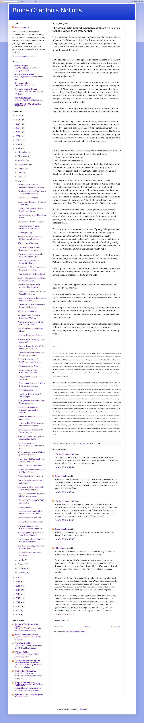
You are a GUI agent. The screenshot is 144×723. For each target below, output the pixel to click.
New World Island (23, 97)
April (20, 560)
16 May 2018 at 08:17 (64, 614)
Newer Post (58, 626)
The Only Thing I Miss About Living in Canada (27, 69)
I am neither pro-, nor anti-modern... (29, 553)
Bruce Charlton (62, 475)
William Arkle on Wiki (28, 365)
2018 (18, 148)
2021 (18, 136)
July (20, 172)
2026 (18, 115)
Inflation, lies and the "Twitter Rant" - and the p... (30, 209)
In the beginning (25, 232)
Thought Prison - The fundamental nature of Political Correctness (29, 684)
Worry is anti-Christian (28, 243)
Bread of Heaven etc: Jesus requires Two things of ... (29, 286)
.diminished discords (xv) (25, 85)
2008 (18, 614)
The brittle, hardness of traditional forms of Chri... (30, 360)
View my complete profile (23, 56)
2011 (18, 602)
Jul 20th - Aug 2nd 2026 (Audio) (28, 100)
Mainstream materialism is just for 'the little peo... (31, 470)
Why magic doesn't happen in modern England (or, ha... (30, 255)
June (20, 176)
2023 (18, 127)
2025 (18, 119)
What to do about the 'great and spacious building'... (31, 437)
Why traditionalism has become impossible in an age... (31, 305)
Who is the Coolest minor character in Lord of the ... (30, 227)
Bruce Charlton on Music (26, 634)
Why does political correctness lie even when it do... (31, 353)
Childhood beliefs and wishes (30, 476)
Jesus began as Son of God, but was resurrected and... (31, 540)
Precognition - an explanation (30, 521)
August (21, 168)
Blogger (83, 708)
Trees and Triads (22, 83)
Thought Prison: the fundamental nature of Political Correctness (28, 689)
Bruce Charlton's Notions (47, 10)
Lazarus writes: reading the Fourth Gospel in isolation (27, 661)
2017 (18, 577)
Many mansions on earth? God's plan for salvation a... (31, 453)
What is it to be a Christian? (30, 465)
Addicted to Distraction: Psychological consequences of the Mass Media (28, 676)
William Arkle (21, 651)
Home (87, 626)
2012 (18, 598)
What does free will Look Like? (31, 273)
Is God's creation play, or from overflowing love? (27, 655)
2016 (18, 581)
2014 (18, 589)
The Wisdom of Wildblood (29, 517)
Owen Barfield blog (23, 643)
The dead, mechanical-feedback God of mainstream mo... (31, 494)
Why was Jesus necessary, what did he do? (31, 340)
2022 (18, 132)
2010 (18, 606)
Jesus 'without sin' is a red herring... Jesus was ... (29, 248)
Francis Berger (21, 65)
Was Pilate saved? (25, 389)
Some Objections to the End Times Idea (29, 77)
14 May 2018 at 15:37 (64, 539)
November (23, 156)
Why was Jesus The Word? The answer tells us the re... (31, 347)
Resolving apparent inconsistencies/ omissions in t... (31, 445)
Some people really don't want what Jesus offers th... (31, 533)
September (23, 164)
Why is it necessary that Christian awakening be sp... (30, 527)
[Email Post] (99, 443)
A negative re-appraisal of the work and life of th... (30, 323)
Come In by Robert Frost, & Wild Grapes (30, 395)
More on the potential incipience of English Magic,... (32, 279)
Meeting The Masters (24, 74)
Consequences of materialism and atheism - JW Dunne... (30, 512)
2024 (18, 123)
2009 (18, 610)
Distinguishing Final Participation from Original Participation (28, 646)
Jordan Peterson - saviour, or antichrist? (30, 481)
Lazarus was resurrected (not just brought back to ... (32, 292)
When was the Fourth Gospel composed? (30, 417)
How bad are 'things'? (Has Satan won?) (32, 216)
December (23, 152)
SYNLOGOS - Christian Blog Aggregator (28, 104)
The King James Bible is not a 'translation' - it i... (30, 431)
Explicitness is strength (28, 197)
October (22, 160)
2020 (18, 140)
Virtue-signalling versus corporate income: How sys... (31, 185)
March (21, 564)
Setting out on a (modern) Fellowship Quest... (29, 316)
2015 (18, 585)
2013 (18, 594)
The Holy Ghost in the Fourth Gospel (30, 329)
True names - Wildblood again (31, 221)
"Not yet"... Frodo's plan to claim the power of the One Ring (28, 629)
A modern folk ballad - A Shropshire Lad (28, 261)
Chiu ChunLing (62, 547)
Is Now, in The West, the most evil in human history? (30, 424)
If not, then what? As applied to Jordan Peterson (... (31, 460)
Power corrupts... (25, 506)
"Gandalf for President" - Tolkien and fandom (32, 501)
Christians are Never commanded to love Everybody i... (32, 268)
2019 (18, 144)
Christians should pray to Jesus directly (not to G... (31, 547)
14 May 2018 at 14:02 (64, 520)
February (22, 568)
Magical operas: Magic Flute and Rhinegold (28, 638)
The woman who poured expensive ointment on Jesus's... (28, 410)
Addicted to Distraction (25, 671)
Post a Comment (62, 620)
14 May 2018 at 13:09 (64, 492)
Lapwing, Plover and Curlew (30, 335)
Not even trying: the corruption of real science (29, 695)
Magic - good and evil (27, 311)
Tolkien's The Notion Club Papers (26, 625)
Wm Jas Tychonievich (64, 453)
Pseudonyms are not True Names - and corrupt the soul (32, 192)
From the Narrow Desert (26, 89)
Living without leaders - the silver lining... (30, 378)
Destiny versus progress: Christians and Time (28, 371)
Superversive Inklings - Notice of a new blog (32, 203)
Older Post (115, 626)
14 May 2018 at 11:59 (64, 467)
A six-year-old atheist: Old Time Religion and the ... (32, 402)
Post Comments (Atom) (74, 631)
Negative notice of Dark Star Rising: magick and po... (30, 237)
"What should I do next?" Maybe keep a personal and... (32, 384)
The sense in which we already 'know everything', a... (31, 488)
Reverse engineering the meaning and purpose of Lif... (32, 299)
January (22, 572)
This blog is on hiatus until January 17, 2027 (29, 92)
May (20, 180)
